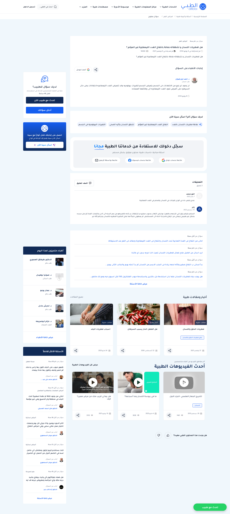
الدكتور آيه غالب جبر (50, 489)
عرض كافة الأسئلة (138, 283)
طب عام (48, 263)
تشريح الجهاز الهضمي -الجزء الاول (186, 396)
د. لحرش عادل (45, 305)
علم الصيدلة (30, 471)
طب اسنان (47, 278)
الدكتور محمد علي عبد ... (49, 379)
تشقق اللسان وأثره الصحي (121, 124)
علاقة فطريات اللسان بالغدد (185, 124)
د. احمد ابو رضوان (182, 79)
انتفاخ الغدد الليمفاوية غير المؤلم (153, 124)
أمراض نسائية (31, 417)
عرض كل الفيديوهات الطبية (85, 365)
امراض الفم (168, 16)
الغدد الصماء (46, 324)
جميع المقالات (76, 297)
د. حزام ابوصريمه (44, 321)
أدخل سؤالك (44, 110)
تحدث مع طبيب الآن (44, 100)
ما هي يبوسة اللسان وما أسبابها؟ (141, 396)
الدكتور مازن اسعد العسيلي (47, 408)
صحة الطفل (30, 361)
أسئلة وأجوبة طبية (183, 16)
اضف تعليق (82, 183)
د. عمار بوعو (46, 290)
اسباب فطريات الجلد (100, 329)
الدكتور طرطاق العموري (41, 259)
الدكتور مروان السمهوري (48, 435)
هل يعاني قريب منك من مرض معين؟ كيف (94, 397)
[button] (168, 6)
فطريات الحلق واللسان (193, 329)
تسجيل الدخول (29, 6)
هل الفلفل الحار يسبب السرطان (142, 329)
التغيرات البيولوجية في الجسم (92, 124)
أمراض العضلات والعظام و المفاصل (50, 390)
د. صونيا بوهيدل (44, 274)
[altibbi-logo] (194, 6)
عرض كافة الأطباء (44, 337)
